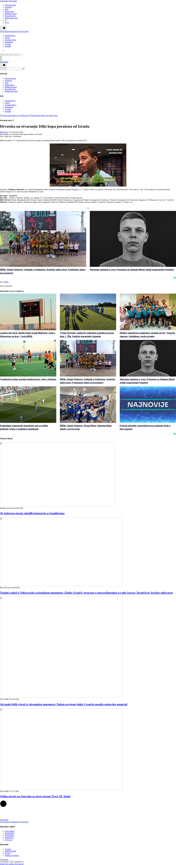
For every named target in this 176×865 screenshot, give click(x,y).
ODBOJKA (9, 838)
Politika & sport (11, 14)
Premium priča (10, 5)
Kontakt (8, 46)
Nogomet (8, 7)
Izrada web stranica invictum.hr (12, 864)
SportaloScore (10, 36)
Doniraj (8, 853)
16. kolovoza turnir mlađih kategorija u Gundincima (32, 513)
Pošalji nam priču (11, 18)
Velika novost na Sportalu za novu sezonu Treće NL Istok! (35, 796)
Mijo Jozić (4, 132)
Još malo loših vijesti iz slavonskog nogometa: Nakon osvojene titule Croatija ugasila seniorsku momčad (63, 704)
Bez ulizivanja (10, 16)
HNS (6, 282)
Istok (7, 9)
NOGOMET (10, 831)
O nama (8, 44)
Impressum (9, 42)
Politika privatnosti (12, 855)
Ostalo (7, 38)
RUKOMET (9, 833)
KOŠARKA (9, 836)
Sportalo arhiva (10, 40)
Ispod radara (9, 12)
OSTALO (8, 840)
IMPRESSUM (10, 851)
